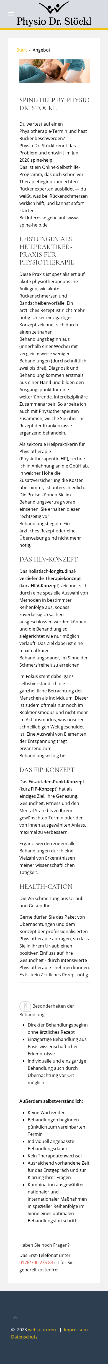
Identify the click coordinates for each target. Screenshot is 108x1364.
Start (22, 50)
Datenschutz (24, 1337)
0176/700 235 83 (36, 1262)
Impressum (76, 1330)
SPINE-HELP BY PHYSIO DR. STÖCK (54, 104)
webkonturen (42, 1330)
